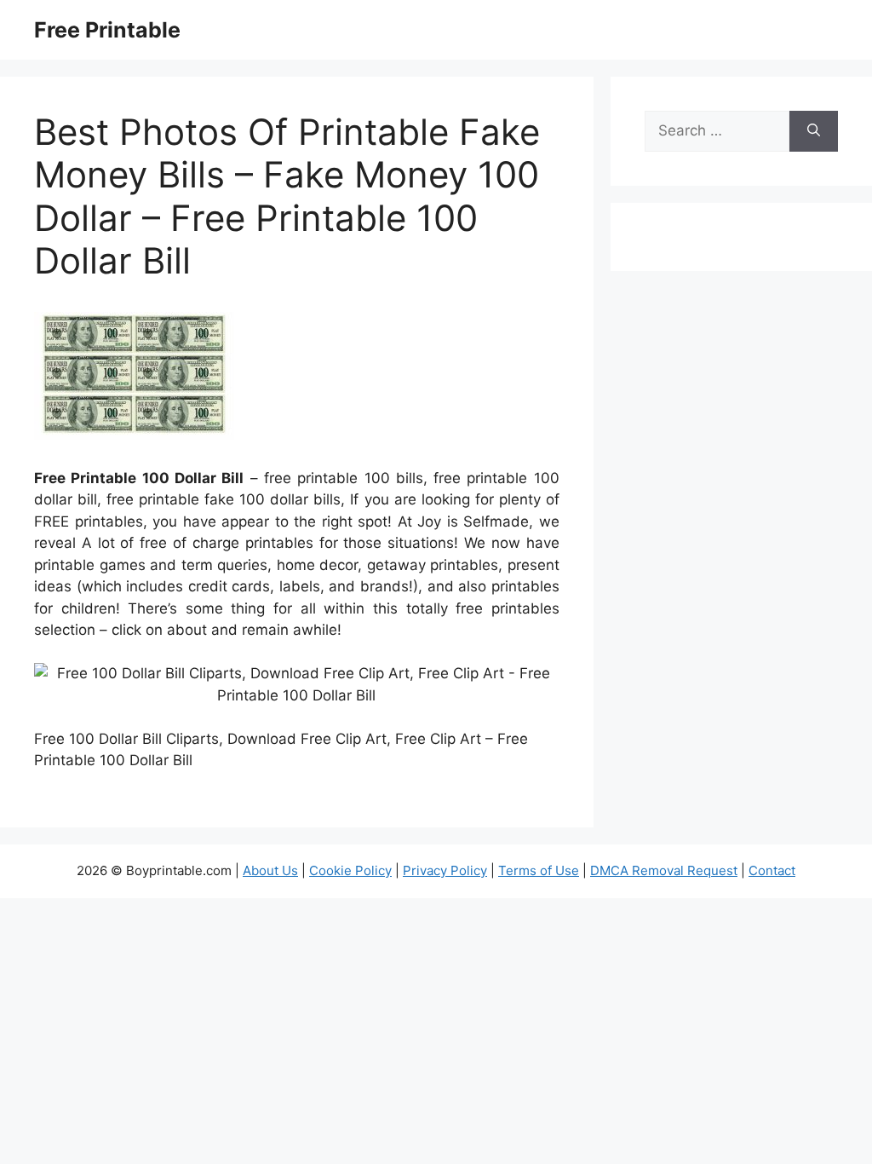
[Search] (813, 131)
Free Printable (107, 30)
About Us (270, 870)
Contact (772, 870)
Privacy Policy (445, 870)
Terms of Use (538, 870)
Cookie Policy (350, 870)
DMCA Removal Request (663, 870)
